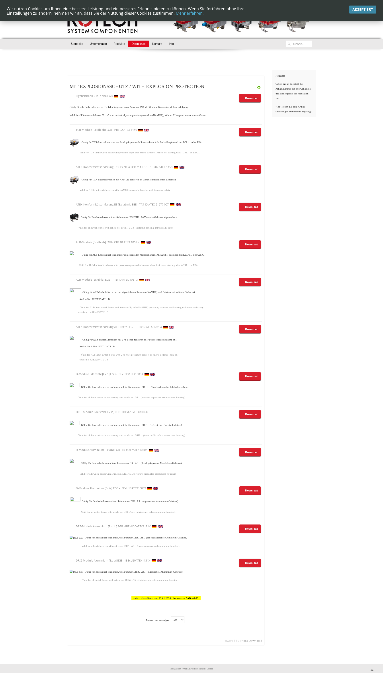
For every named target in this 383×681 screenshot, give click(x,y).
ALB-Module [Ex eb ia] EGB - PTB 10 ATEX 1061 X (107, 280)
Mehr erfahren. (190, 13)
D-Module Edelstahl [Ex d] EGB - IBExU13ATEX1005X (109, 374)
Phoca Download (251, 641)
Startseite (77, 43)
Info (171, 43)
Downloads (139, 43)
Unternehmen (98, 43)
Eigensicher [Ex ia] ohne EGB (94, 96)
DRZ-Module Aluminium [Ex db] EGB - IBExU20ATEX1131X (113, 526)
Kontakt (157, 43)
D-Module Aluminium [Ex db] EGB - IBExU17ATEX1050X (111, 450)
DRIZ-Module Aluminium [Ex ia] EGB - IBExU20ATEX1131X (113, 560)
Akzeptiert (362, 9)
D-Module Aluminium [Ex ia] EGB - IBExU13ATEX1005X (111, 488)
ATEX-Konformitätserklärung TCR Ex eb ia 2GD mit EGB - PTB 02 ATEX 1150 (124, 167)
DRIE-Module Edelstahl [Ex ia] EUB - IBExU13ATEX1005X (112, 412)
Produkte (119, 43)
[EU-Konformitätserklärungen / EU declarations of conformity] (259, 87)
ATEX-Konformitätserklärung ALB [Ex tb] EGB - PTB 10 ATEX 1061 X (119, 327)
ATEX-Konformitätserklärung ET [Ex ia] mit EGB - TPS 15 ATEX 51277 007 (122, 204)
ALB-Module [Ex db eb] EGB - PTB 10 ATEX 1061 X (107, 242)
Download (251, 98)
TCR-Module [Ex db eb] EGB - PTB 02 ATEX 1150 (106, 130)
